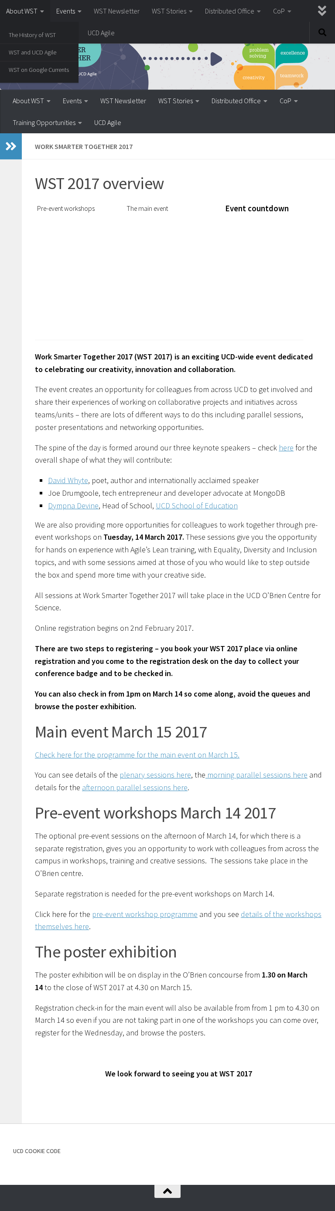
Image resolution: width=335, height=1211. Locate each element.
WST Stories (169, 11)
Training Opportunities (44, 122)
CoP (279, 11)
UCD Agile (101, 32)
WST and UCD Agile (32, 52)
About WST (22, 11)
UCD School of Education (197, 506)
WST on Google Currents (39, 70)
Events (65, 11)
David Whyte (68, 480)
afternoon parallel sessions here (135, 787)
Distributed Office (229, 11)
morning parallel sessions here (256, 775)
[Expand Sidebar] (11, 146)
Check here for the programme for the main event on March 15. (137, 755)
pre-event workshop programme (145, 914)
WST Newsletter (117, 11)
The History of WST (32, 35)
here (286, 448)
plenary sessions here (155, 775)
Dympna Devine (73, 506)
